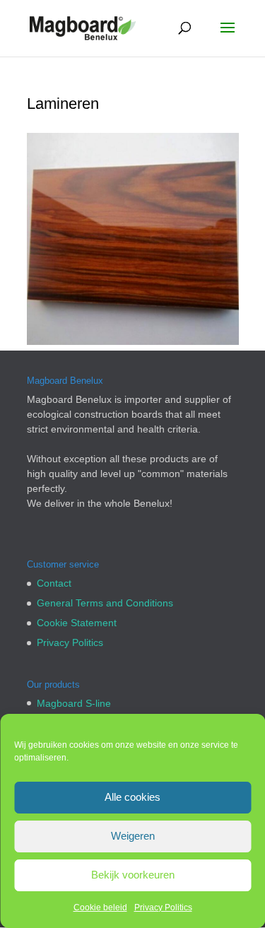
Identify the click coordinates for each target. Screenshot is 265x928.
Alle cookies (132, 797)
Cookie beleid (100, 907)
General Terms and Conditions (105, 603)
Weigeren (133, 836)
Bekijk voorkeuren (133, 875)
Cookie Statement (77, 622)
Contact (54, 583)
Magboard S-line (74, 703)
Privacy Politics (163, 907)
